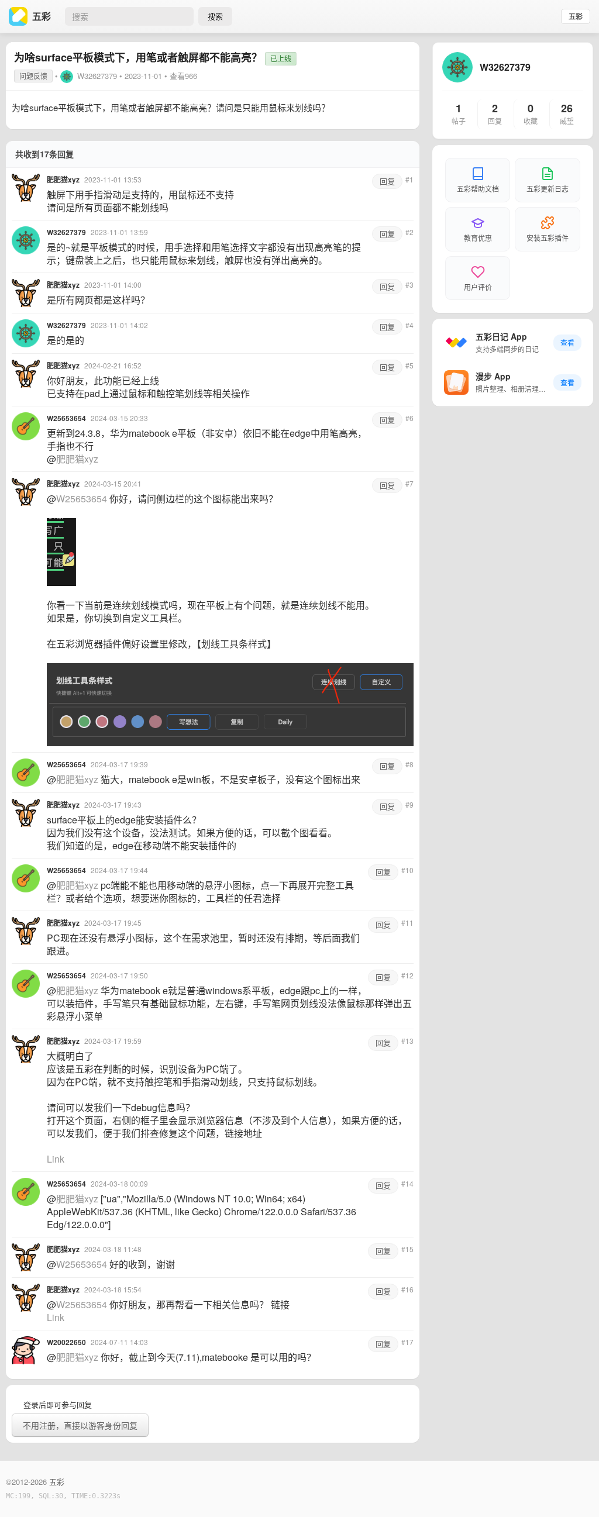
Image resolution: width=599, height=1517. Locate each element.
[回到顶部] (574, 1490)
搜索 (215, 16)
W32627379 (97, 75)
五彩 (576, 16)
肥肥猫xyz (77, 459)
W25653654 (81, 498)
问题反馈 (33, 76)
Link (55, 1159)
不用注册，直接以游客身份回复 (80, 1425)
